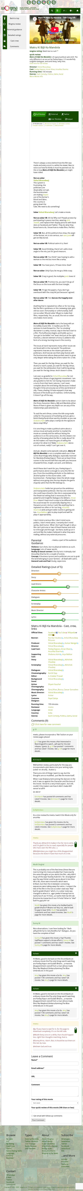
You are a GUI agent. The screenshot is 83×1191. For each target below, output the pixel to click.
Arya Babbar (42, 512)
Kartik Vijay (52, 673)
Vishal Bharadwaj (44, 67)
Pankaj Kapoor (39, 69)
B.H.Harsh (39, 796)
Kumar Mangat (71, 643)
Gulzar (50, 695)
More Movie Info (36, 76)
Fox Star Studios (54, 638)
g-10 (36, 741)
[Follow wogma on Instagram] (44, 2)
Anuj (36, 975)
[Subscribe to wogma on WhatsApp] (29, 2)
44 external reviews (51, 124)
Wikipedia (71, 632)
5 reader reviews (38, 125)
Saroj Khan (52, 689)
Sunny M (38, 938)
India (50, 713)
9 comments (49, 125)
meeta (50, 707)
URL (33, 1076)
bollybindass (38, 810)
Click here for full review (39, 63)
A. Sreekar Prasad (55, 676)
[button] (52, 10)
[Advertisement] (55, 94)
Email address (37, 1068)
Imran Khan (50, 69)
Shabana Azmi (39, 420)
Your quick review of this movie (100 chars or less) (52, 1107)
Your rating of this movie (42, 1099)
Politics (50, 74)
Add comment (59, 125)
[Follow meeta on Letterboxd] (49, 2)
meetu (35, 838)
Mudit (37, 905)
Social (61, 74)
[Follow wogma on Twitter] (39, 2)
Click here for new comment (48, 724)
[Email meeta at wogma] (54, 2)
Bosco (60, 689)
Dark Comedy (42, 74)
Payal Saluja (53, 698)
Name (34, 1060)
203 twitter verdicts (64, 124)
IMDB (50, 635)
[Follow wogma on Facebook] (34, 2)
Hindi (50, 710)
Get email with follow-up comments (48, 1116)
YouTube (61, 632)
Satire (56, 74)
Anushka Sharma (62, 69)
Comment (35, 1084)
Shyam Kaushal (54, 684)
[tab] (39, 114)
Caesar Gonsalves (71, 689)
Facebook (52, 632)
